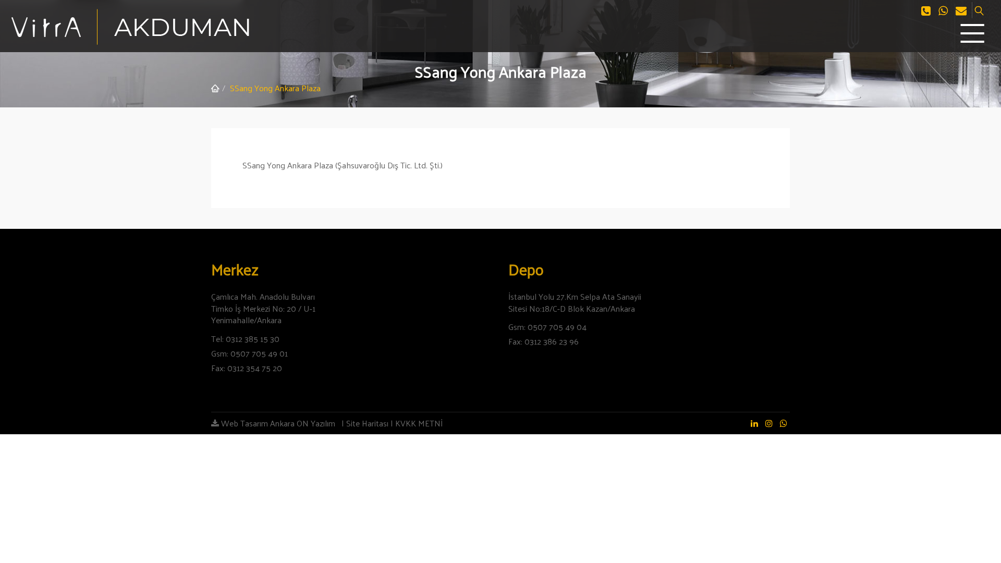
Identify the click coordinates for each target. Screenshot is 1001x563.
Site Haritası (367, 423)
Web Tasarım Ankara (257, 423)
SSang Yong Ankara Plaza (275, 87)
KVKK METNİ (419, 423)
